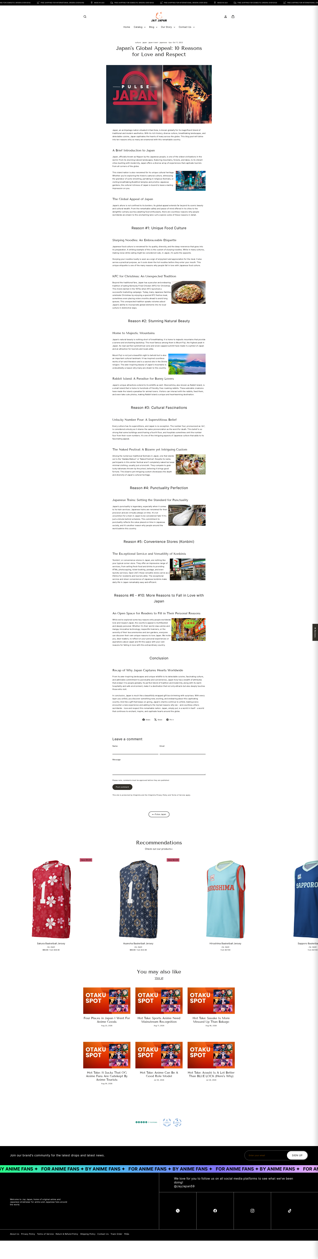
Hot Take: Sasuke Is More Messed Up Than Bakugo (211, 1019)
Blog (152, 27)
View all (159, 978)
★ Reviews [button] (315, 632)
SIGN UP (297, 1155)
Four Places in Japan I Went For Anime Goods (107, 1019)
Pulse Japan (160, 814)
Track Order (116, 1234)
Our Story (167, 27)
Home (126, 27)
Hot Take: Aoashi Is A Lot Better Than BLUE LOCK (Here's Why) (211, 1074)
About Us (14, 1234)
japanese (163, 42)
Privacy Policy (161, 795)
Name (115, 746)
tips (170, 42)
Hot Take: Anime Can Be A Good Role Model (159, 1074)
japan (145, 42)
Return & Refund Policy (67, 1234)
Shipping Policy (88, 1234)
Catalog (138, 27)
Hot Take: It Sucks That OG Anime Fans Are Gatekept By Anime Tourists (107, 1076)
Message (116, 759)
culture (138, 42)
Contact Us (185, 27)
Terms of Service (178, 795)
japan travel (153, 42)
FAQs (126, 1234)
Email (162, 746)
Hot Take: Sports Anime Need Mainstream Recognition (159, 1019)
